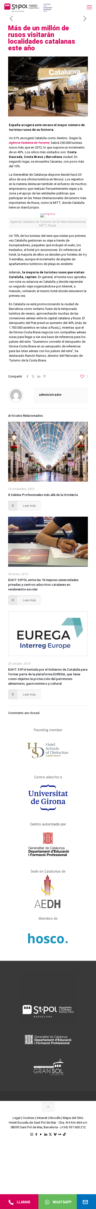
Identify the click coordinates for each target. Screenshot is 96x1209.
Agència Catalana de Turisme (29, 143)
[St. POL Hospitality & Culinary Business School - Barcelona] (28, 7)
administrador (50, 395)
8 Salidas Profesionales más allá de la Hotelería (43, 495)
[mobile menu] (89, 7)
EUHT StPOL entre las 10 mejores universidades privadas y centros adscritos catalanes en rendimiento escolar (43, 584)
